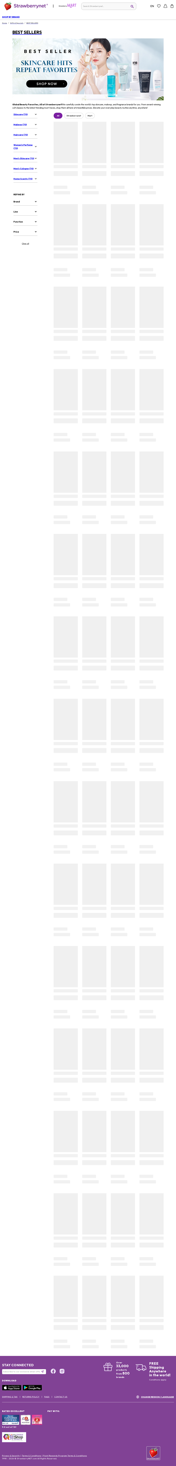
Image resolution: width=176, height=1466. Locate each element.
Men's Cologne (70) (23, 168)
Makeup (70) (20, 124)
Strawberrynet (74, 115)
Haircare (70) (20, 134)
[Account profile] (165, 6)
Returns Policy (30, 1397)
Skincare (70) (20, 114)
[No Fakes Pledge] (37, 1423)
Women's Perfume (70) (23, 147)
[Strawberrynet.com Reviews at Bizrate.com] (10, 1424)
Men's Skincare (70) (23, 158)
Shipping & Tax (10, 1397)
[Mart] (67, 7)
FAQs (47, 1397)
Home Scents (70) (22, 178)
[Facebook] (53, 1371)
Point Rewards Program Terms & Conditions (65, 1455)
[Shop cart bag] (172, 6)
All (58, 115)
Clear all (25, 243)
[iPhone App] (12, 1390)
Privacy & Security (11, 1455)
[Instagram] (62, 1371)
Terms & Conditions (31, 1455)
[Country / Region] (152, 6)
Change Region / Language (157, 1397)
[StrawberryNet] (25, 6)
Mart (90, 115)
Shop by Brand (11, 17)
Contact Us (60, 1397)
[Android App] (33, 1390)
